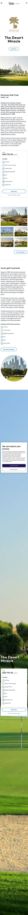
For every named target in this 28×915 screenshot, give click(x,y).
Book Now (14, 49)
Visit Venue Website (8, 349)
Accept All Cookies (14, 465)
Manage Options (14, 469)
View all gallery (20, 252)
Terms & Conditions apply (14, 195)
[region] (14, 457)
